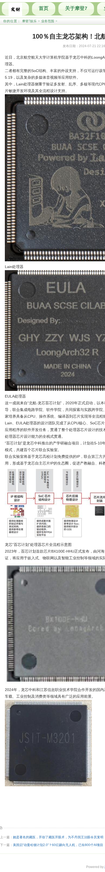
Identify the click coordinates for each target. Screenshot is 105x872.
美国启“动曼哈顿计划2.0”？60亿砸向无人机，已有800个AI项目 (58, 845)
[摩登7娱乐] (15, 9)
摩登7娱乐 (29, 21)
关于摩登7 (76, 8)
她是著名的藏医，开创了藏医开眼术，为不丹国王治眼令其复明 (58, 837)
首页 (43, 8)
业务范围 (47, 21)
